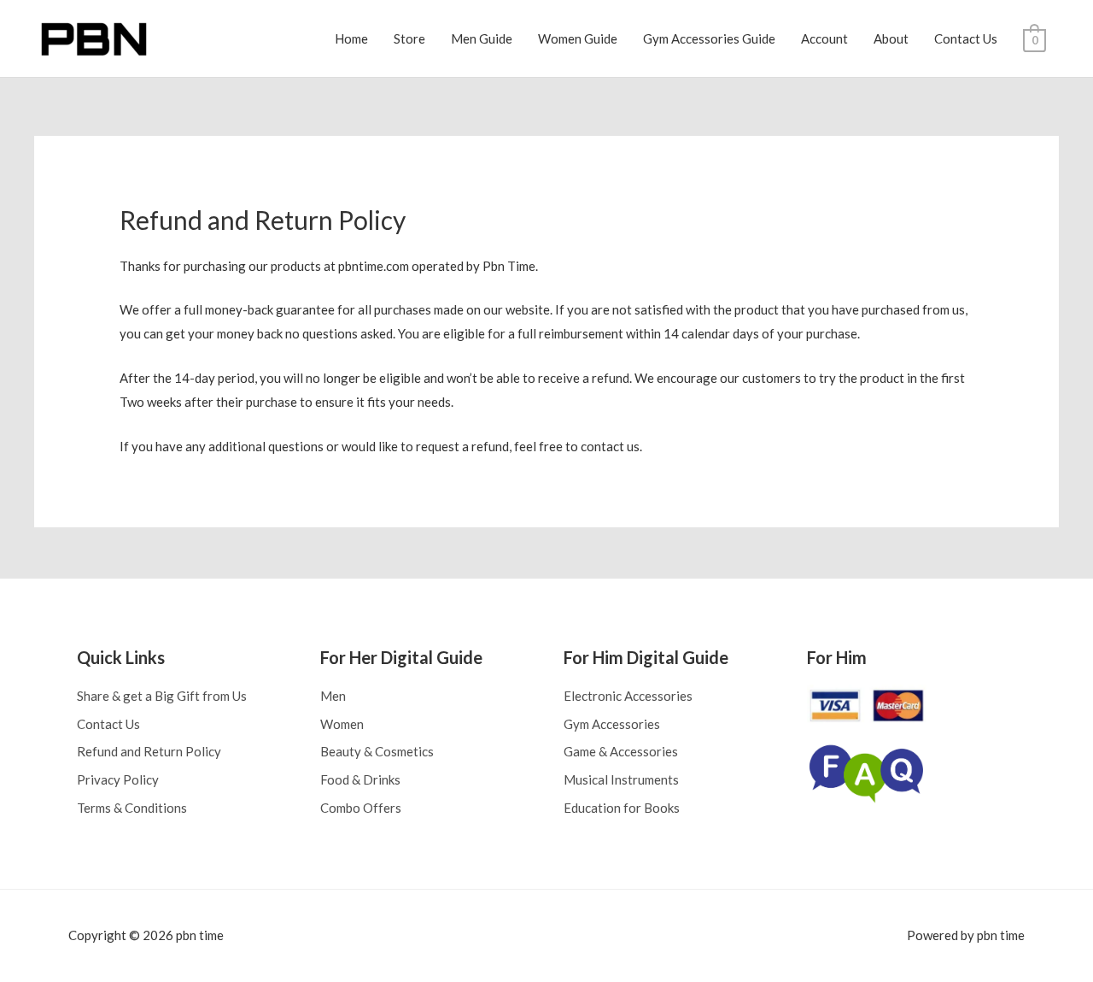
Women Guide (577, 38)
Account (824, 38)
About (891, 38)
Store (409, 38)
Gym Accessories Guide (709, 38)
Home (351, 38)
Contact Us (965, 38)
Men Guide (481, 38)
